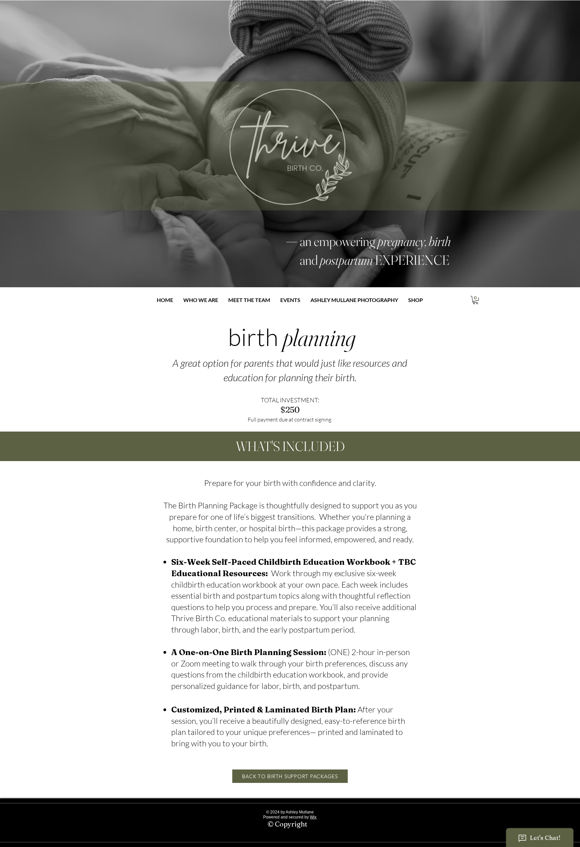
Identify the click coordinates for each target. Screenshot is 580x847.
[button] (475, 300)
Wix (313, 817)
